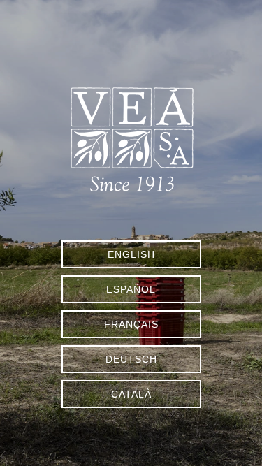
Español (131, 289)
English (131, 254)
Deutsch (131, 359)
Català (131, 394)
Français (131, 324)
